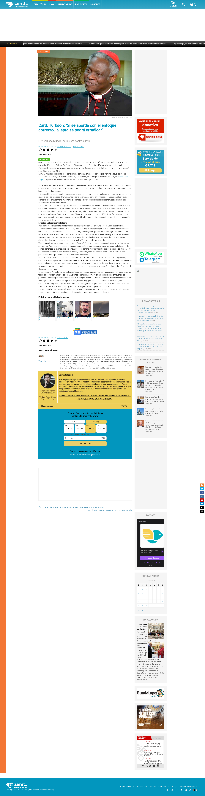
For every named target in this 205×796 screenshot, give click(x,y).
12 (154, 593)
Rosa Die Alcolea (64, 147)
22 (139, 601)
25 (150, 601)
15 (139, 597)
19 (154, 597)
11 (150, 593)
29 (139, 605)
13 (158, 593)
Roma (51, 4)
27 (158, 601)
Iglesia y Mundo (65, 4)
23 (143, 601)
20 (158, 597)
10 (146, 593)
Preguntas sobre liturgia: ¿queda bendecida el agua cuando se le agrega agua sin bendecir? (154, 370)
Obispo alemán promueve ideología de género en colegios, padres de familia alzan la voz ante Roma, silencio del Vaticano (154, 425)
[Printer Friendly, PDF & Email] (44, 159)
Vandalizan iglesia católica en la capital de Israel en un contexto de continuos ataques (67, 43)
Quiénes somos (125, 787)
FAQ (134, 787)
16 (143, 597)
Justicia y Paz (43, 52)
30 (143, 605)
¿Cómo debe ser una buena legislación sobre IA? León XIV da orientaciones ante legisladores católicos (150, 318)
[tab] (144, 738)
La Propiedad (142, 787)
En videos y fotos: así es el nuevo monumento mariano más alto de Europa (154, 411)
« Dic (138, 610)
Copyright (182, 787)
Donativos (95, 4)
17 (146, 597)
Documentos (81, 4)
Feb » (142, 610)
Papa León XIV (40, 4)
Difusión (163, 787)
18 (150, 597)
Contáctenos (192, 787)
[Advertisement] (102, 25)
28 (162, 601)
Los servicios (154, 787)
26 (154, 601)
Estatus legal (172, 787)
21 (162, 597)
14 (162, 593)
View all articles (44, 361)
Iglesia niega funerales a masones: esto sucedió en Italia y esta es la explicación (154, 399)
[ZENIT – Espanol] (19, 4)
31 (146, 605)
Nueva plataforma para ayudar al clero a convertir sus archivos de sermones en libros (150, 338)
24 (146, 601)
